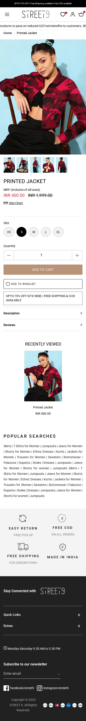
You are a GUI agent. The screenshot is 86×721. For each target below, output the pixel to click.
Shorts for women (36, 468)
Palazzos (10, 462)
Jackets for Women (67, 479)
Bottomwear (72, 457)
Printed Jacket (27, 33)
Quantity (9, 246)
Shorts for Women (17, 451)
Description (12, 313)
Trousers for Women (31, 457)
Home (8, 33)
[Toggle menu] (7, 14)
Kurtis (60, 451)
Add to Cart (43, 269)
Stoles (37, 462)
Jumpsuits (49, 446)
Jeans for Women (70, 446)
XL (58, 232)
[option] (43, 97)
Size (6, 223)
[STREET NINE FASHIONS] (35, 14)
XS (9, 232)
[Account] (71, 14)
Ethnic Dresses (43, 451)
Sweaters (54, 457)
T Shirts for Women (26, 446)
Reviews (9, 325)
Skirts (7, 446)
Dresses (48, 462)
